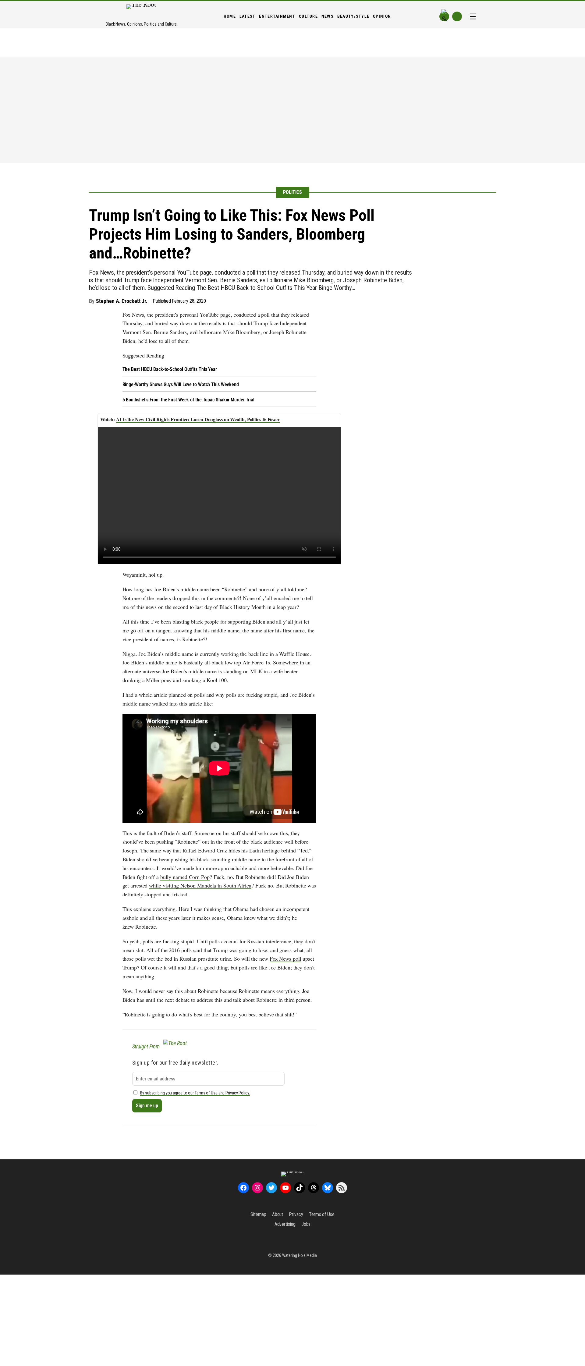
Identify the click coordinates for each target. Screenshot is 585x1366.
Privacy (296, 1214)
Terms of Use (322, 1214)
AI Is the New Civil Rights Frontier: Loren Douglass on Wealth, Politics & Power (198, 419)
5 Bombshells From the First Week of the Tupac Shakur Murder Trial (188, 400)
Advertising (285, 1224)
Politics (292, 192)
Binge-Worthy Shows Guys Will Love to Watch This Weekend (180, 384)
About (277, 1214)
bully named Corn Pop (185, 876)
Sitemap (258, 1214)
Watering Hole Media (299, 1255)
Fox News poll (285, 958)
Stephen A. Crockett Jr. (121, 301)
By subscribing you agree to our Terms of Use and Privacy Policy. (195, 1093)
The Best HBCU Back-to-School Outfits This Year (169, 369)
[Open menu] (473, 16)
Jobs (306, 1224)
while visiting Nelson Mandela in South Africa (200, 885)
